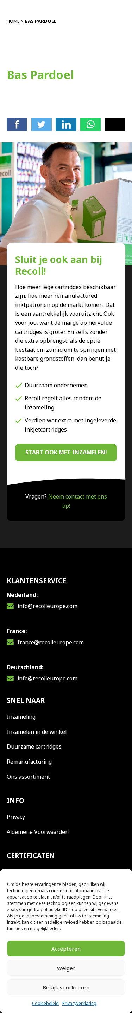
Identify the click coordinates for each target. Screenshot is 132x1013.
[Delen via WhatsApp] (90, 124)
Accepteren (66, 948)
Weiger (66, 968)
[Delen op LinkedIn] (66, 124)
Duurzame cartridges (34, 746)
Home (13, 21)
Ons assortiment (28, 777)
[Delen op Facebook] (17, 124)
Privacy (16, 817)
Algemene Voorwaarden (38, 832)
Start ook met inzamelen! (66, 452)
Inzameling (21, 717)
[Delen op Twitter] (41, 124)
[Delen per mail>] (115, 124)
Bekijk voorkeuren (66, 987)
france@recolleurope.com (51, 642)
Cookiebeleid (45, 1003)
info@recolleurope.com (47, 606)
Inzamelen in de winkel (37, 732)
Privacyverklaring (79, 1003)
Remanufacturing (29, 761)
